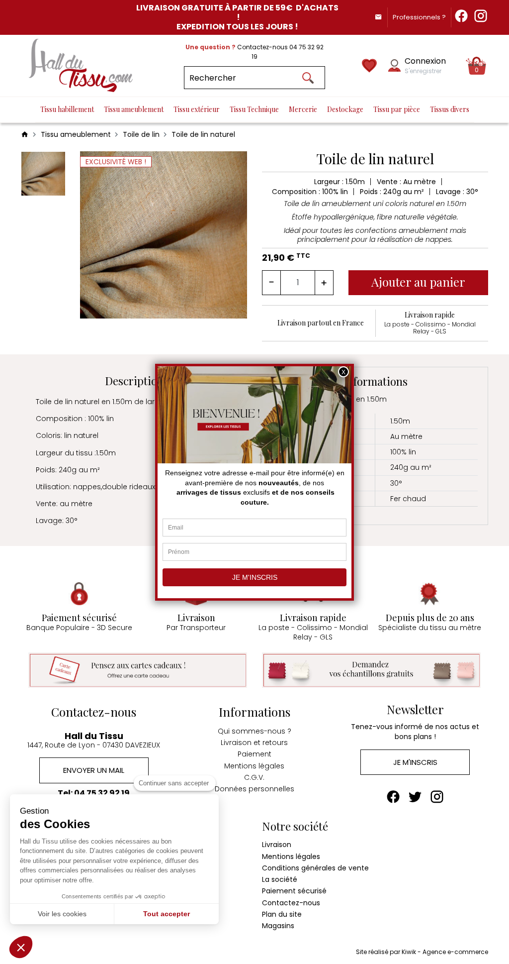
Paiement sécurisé (294, 891)
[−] (271, 283)
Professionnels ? (419, 17)
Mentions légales (254, 766)
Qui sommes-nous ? (254, 731)
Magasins (278, 926)
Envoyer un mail (93, 770)
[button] (21, 947)
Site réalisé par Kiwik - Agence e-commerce (422, 952)
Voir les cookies (62, 914)
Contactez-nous (291, 903)
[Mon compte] (394, 65)
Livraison (276, 845)
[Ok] (308, 77)
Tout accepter (166, 914)
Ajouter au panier (418, 282)
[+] (324, 283)
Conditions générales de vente (315, 868)
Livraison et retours (254, 743)
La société (279, 879)
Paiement (254, 754)
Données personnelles (254, 789)
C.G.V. (254, 777)
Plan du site (282, 914)
